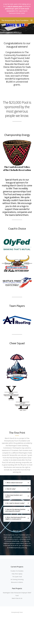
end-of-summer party (14, 6)
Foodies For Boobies (17, 571)
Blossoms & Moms (17, 582)
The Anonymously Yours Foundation (14, 20)
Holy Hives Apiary (17, 574)
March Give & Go (17, 598)
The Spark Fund (17, 576)
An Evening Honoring (17, 579)
